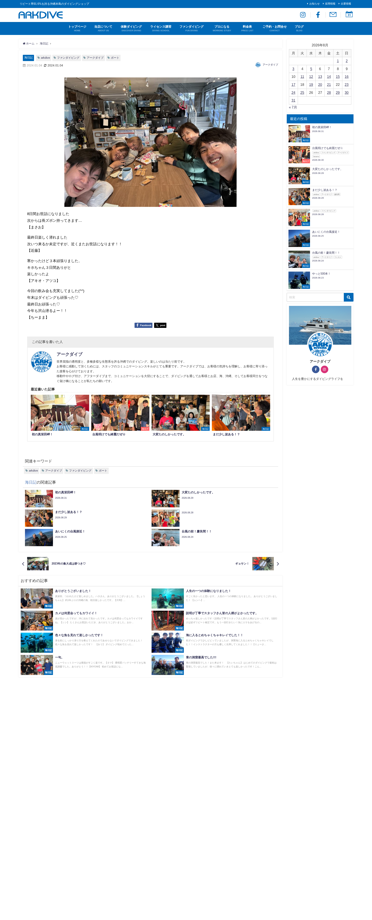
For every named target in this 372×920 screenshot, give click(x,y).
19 (311, 84)
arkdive (45, 57)
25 (302, 92)
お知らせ (314, 3)
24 (293, 92)
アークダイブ (95, 57)
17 (293, 84)
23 (347, 84)
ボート (115, 57)
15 (338, 76)
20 (320, 84)
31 (293, 100)
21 (329, 84)
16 (347, 76)
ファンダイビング (68, 57)
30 (347, 92)
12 (311, 76)
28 (329, 92)
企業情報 (346, 3)
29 (338, 92)
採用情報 (330, 3)
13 (320, 76)
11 (302, 76)
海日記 (28, 57)
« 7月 (293, 107)
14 (329, 76)
